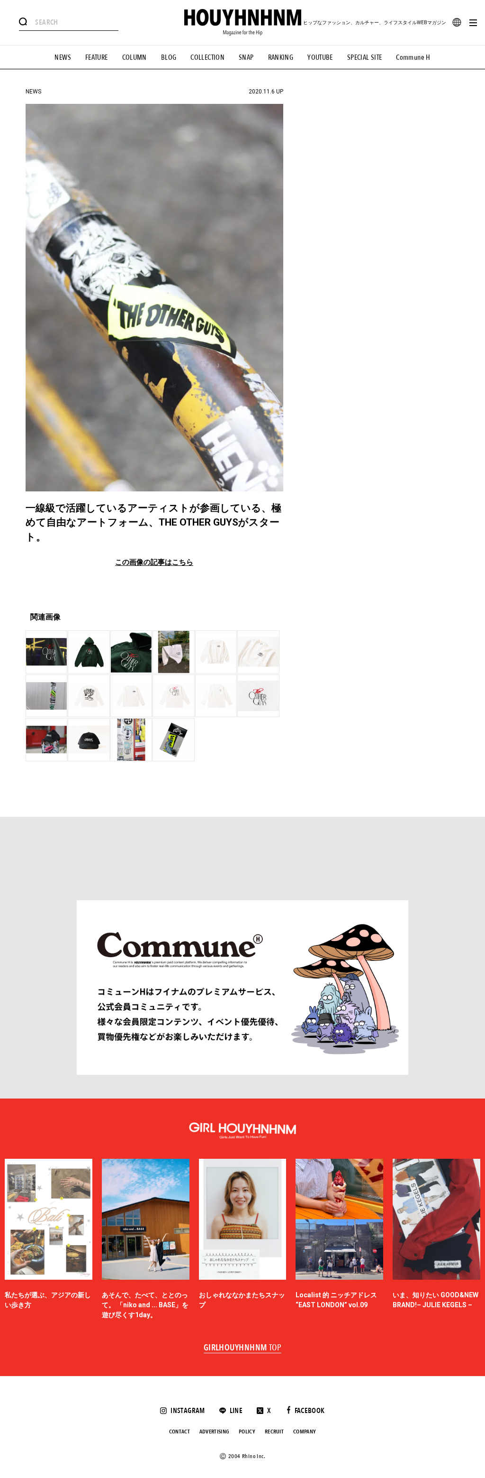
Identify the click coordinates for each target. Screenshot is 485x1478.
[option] (48, 1239)
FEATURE (96, 57)
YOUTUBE (320, 57)
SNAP (246, 57)
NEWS (62, 57)
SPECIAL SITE (364, 57)
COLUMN (134, 57)
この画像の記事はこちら (154, 562)
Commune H (413, 57)
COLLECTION (207, 57)
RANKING (281, 57)
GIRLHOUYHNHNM (243, 1348)
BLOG (169, 57)
